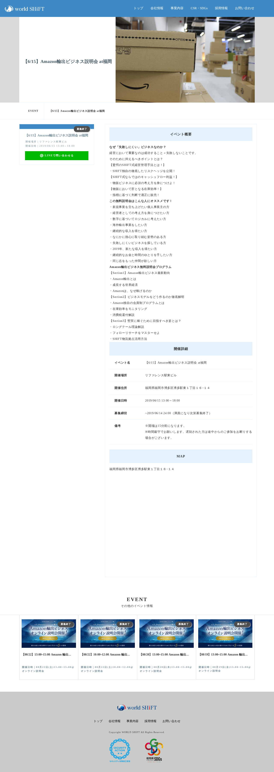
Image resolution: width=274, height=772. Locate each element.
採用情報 (221, 8)
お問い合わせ (244, 8)
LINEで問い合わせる (59, 155)
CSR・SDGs (199, 8)
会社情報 (156, 8)
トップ (138, 8)
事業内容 (177, 8)
